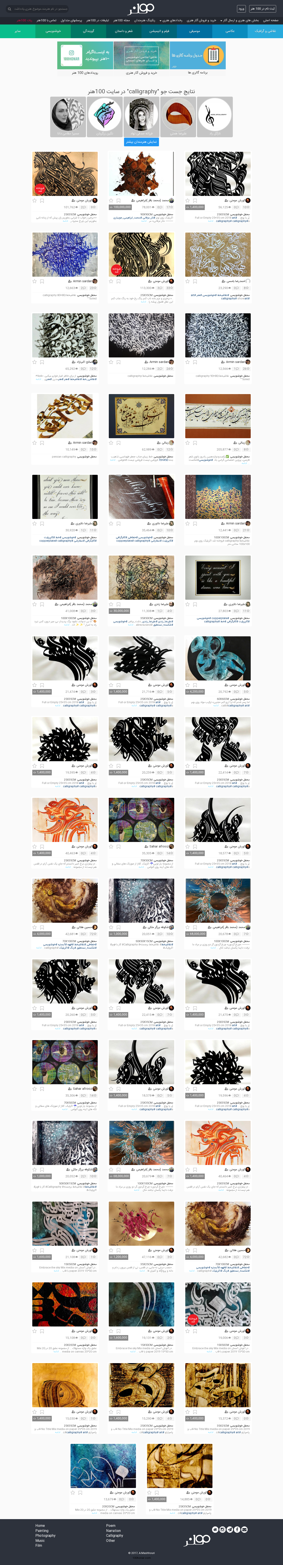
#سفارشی (156, 541)
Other (110, 1541)
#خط (58, 537)
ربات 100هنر (24, 20)
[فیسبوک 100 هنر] (237, 1529)
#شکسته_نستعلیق (163, 625)
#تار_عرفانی (149, 218)
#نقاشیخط (223, 295)
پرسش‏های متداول (71, 20)
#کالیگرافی (121, 537)
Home (40, 1526)
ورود (241, 8)
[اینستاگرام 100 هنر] (222, 1529)
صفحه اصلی (271, 20)
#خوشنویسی (210, 295)
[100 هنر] (141, 9)
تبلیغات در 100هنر (97, 20)
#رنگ (73, 948)
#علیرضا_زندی (165, 621)
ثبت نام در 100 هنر (263, 8)
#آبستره (62, 944)
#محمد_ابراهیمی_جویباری (127, 218)
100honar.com (141, 1558)
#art (234, 218)
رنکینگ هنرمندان (144, 20)
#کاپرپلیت (167, 541)
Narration (113, 1531)
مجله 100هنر (121, 20)
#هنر (199, 295)
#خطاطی (133, 537)
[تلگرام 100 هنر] (230, 1529)
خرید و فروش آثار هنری (201, 20)
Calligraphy (114, 1536)
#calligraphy (224, 221)
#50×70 (163, 460)
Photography (45, 1536)
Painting (41, 1531)
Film (38, 1545)
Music (40, 1541)
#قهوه (70, 944)
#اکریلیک (64, 948)
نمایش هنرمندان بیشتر (141, 142)
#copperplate (125, 541)
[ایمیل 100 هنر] (244, 1529)
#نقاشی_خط (89, 379)
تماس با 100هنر (46, 20)
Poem (110, 1526)
